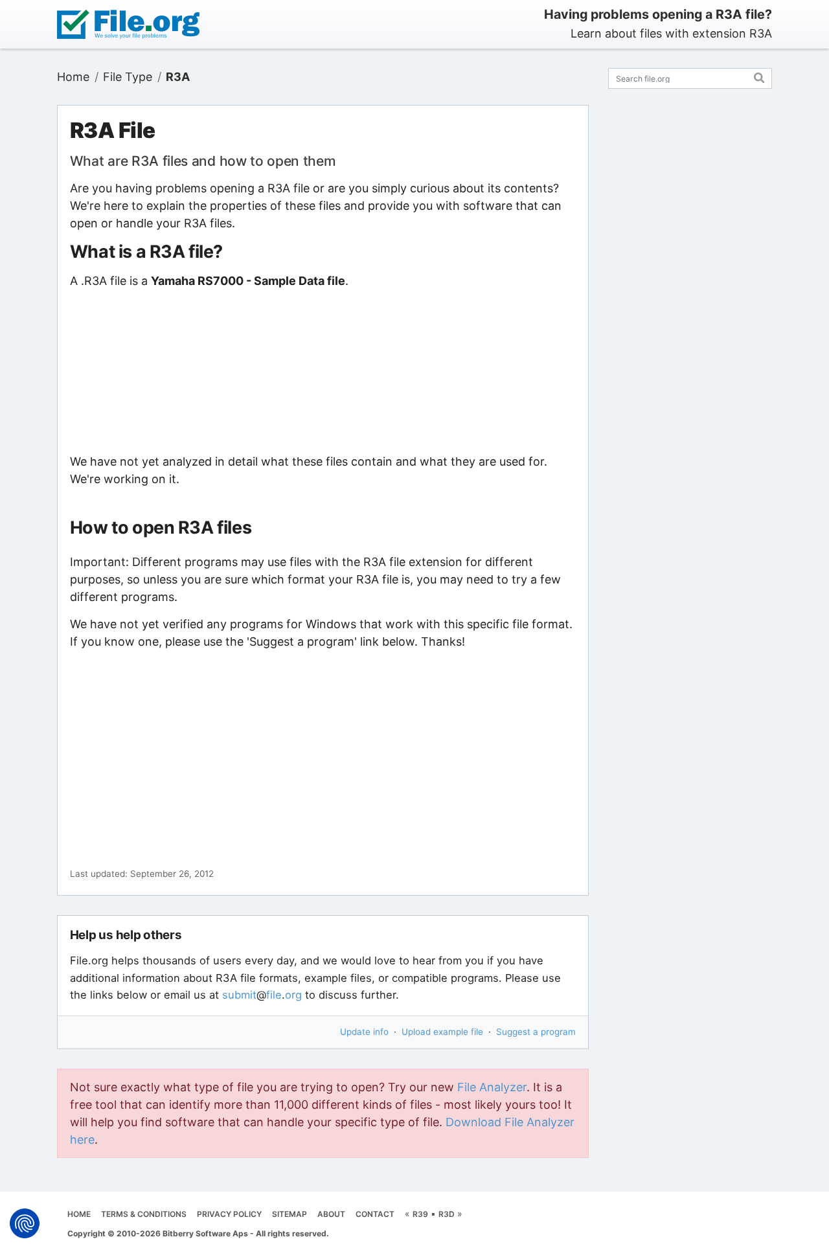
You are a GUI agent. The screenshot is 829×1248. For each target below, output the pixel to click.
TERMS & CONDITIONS (144, 1214)
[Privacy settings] (25, 1223)
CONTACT (375, 1214)
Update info (364, 1032)
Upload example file (442, 1032)
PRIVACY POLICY (229, 1214)
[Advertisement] (323, 371)
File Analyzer (492, 1087)
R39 (420, 1214)
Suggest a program (536, 1032)
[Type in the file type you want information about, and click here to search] (759, 76)
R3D (446, 1214)
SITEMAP (289, 1214)
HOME (79, 1214)
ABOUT (331, 1214)
